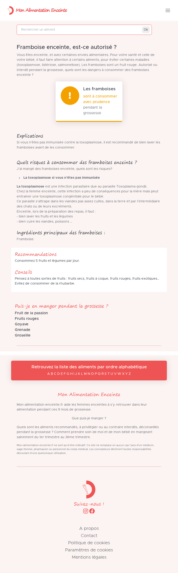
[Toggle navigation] (167, 10)
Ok (146, 29)
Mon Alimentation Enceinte (41, 10)
